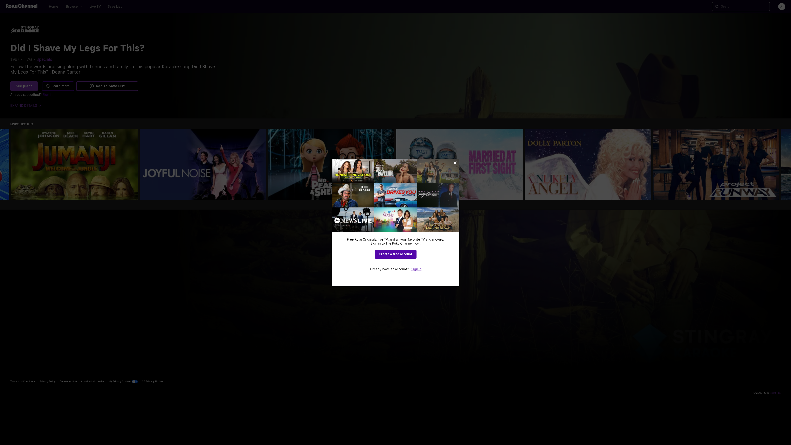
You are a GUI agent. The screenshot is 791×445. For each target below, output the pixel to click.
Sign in (416, 269)
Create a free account (395, 254)
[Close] (455, 163)
